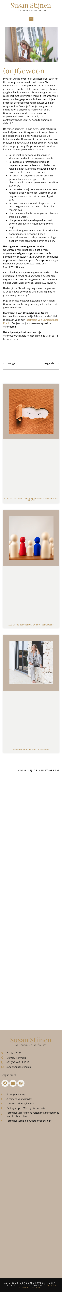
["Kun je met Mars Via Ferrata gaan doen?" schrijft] (31, 915)
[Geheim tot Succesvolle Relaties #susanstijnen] (31, 821)
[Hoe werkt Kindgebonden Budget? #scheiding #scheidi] (31, 946)
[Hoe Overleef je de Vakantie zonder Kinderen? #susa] (31, 978)
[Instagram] (21, 1083)
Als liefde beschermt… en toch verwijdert (31, 625)
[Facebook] (5, 1083)
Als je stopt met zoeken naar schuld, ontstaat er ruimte (31, 499)
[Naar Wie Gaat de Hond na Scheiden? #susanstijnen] (31, 883)
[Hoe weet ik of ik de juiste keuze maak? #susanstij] (31, 1009)
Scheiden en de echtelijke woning (31, 750)
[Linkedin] (13, 1083)
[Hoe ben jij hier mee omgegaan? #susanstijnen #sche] (31, 789)
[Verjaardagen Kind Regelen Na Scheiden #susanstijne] (31, 852)
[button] (31, 19)
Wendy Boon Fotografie (38, 1286)
